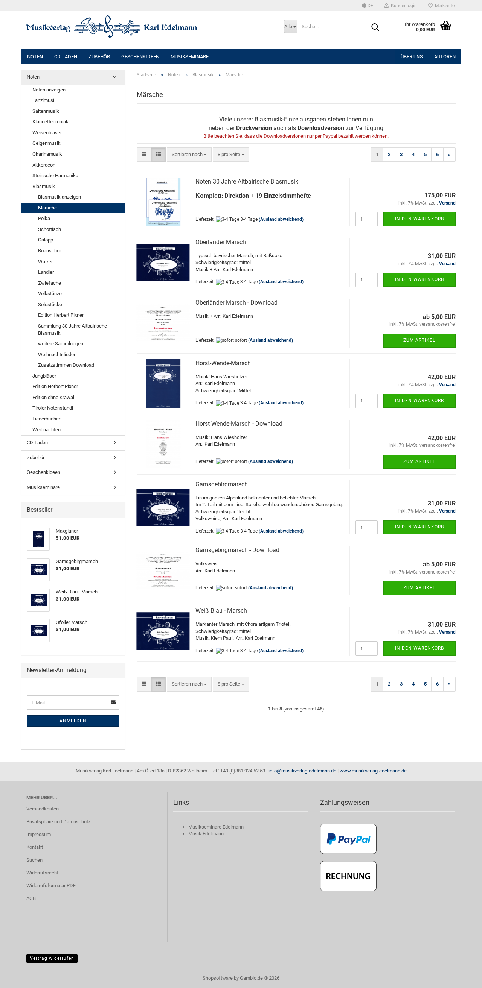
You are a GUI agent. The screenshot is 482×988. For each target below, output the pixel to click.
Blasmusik (43, 186)
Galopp (45, 240)
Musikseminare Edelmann (216, 827)
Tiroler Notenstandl (52, 408)
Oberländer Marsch (220, 242)
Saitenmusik (45, 111)
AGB (31, 898)
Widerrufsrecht (42, 873)
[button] (367, 5)
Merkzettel (444, 5)
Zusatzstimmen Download (66, 365)
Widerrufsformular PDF (51, 885)
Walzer (45, 261)
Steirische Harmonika (55, 175)
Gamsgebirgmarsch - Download (237, 550)
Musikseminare (190, 56)
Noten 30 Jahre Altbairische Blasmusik (246, 181)
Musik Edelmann (206, 833)
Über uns (412, 56)
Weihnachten (46, 430)
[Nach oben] (461, 977)
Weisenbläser (47, 132)
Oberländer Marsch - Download (236, 302)
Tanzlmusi (43, 100)
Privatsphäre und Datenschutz (58, 821)
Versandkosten (42, 809)
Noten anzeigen (49, 90)
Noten (35, 56)
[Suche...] (375, 26)
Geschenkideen (140, 56)
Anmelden (73, 721)
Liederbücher (46, 419)
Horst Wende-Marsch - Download (238, 423)
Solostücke (50, 304)
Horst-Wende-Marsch (223, 363)
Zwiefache (49, 283)
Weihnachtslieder (56, 354)
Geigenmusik (46, 143)
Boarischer (49, 250)
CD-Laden (65, 56)
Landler (46, 272)
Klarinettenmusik (50, 121)
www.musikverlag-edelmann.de (373, 771)
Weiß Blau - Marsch (221, 610)
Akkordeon (43, 165)
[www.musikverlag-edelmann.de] (149, 26)
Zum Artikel (419, 340)
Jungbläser (44, 376)
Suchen (34, 860)
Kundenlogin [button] (403, 5)
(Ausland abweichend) (281, 219)
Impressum (38, 834)
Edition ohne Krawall (53, 397)
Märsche (47, 208)
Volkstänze (50, 293)
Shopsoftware (218, 978)
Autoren (445, 56)
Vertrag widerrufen (52, 958)
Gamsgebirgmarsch (221, 484)
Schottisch (49, 229)
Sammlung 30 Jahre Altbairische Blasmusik (72, 329)
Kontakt (34, 847)
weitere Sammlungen (60, 343)
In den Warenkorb (419, 219)
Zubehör (99, 56)
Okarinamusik (47, 154)
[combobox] (189, 154)
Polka (44, 218)
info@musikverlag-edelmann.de (302, 771)
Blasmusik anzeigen (59, 197)
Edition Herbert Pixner (61, 315)
